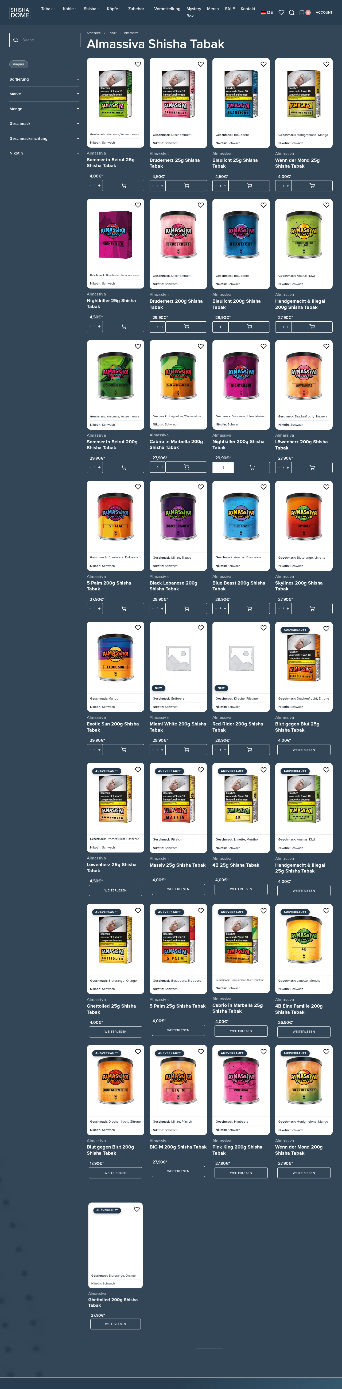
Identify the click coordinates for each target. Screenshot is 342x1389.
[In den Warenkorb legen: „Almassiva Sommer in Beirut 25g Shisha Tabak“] (123, 185)
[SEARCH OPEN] (292, 12)
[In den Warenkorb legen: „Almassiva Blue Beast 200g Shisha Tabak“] (249, 608)
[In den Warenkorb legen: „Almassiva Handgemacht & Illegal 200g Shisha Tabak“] (312, 327)
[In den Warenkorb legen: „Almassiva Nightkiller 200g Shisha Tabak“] (252, 467)
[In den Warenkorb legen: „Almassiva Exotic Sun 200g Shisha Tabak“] (123, 749)
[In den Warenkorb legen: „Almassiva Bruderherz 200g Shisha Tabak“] (186, 327)
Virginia (19, 64)
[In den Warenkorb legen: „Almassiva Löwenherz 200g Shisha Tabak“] (312, 467)
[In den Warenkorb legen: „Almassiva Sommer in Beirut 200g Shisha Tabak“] (123, 467)
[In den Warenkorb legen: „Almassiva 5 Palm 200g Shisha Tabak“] (123, 608)
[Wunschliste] (281, 12)
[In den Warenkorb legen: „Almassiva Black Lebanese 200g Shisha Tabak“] (186, 608)
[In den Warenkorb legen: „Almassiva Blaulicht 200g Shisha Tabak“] (249, 327)
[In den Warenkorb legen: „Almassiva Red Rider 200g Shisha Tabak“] (249, 749)
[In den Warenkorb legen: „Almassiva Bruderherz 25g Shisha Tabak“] (186, 185)
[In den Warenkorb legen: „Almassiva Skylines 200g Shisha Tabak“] (312, 608)
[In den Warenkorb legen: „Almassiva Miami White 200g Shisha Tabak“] (186, 749)
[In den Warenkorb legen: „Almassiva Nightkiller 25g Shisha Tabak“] (123, 326)
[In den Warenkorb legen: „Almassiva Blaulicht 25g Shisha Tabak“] (249, 185)
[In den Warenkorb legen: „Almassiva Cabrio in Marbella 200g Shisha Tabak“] (186, 467)
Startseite (94, 33)
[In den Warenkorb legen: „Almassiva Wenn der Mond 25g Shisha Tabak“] (312, 185)
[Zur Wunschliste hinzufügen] (138, 64)
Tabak (112, 33)
